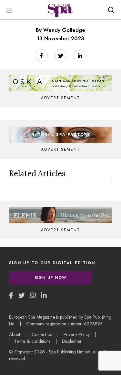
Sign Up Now (50, 278)
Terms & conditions (32, 341)
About (14, 334)
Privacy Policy (77, 334)
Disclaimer (72, 341)
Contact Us (42, 334)
